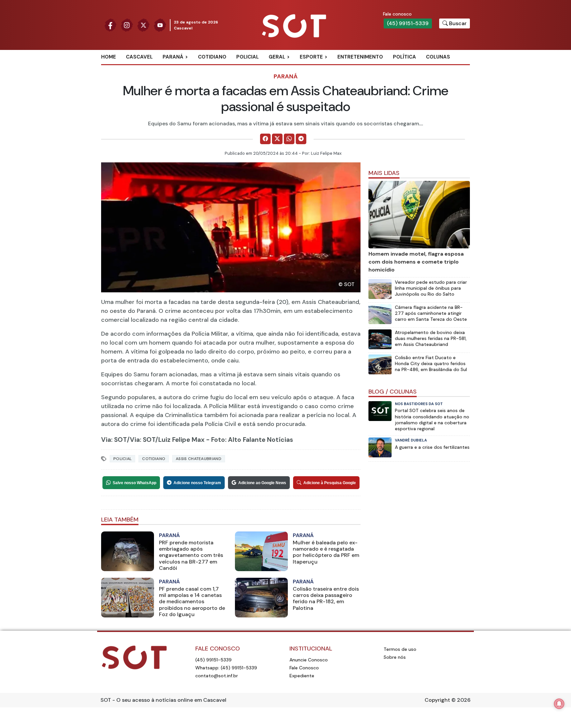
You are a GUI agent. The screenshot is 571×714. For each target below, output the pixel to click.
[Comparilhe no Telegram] (301, 139)
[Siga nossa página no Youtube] (160, 24)
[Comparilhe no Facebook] (265, 139)
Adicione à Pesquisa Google (329, 483)
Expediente (301, 676)
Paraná (173, 57)
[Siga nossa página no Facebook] (110, 24)
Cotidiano (212, 57)
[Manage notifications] (559, 703)
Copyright (437, 699)
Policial (247, 57)
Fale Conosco (304, 668)
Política (404, 57)
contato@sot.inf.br (216, 676)
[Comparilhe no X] (277, 139)
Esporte (311, 57)
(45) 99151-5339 (408, 23)
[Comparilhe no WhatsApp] (289, 139)
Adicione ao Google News (262, 483)
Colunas (438, 57)
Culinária (288, 67)
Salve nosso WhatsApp (134, 483)
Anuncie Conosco (308, 660)
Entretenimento (360, 57)
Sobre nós (395, 657)
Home (108, 57)
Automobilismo (327, 67)
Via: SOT (114, 440)
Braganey (183, 67)
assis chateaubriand (198, 458)
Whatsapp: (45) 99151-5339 (226, 668)
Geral (277, 57)
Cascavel (139, 57)
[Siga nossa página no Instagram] (126, 24)
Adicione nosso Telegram (197, 483)
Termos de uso (400, 649)
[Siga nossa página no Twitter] (143, 24)
